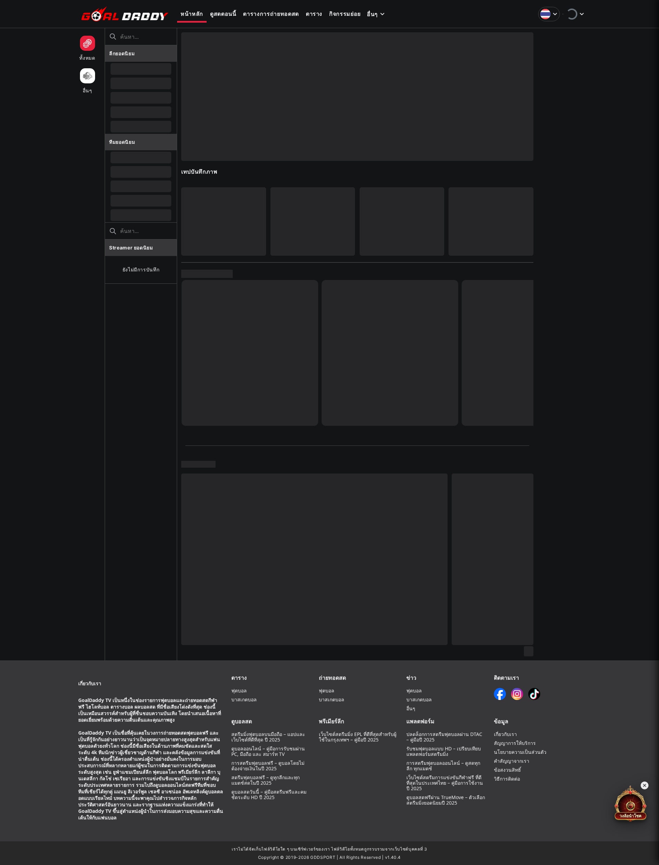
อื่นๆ (372, 14)
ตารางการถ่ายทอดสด (271, 13)
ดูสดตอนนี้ (223, 13)
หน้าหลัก (192, 13)
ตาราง (314, 13)
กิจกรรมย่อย (345, 13)
